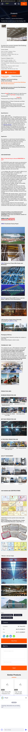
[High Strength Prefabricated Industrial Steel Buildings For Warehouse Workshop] (20, 685)
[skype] (4, 636)
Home (2, 18)
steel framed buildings (7, 615)
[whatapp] (7, 636)
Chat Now (14, 641)
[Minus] (26, 698)
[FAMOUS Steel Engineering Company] (7, 4)
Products (8, 18)
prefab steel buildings (7, 617)
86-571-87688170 (22, 1)
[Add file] (2, 729)
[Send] (26, 729)
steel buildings (18, 615)
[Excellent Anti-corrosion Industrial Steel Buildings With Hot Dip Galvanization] (17, 34)
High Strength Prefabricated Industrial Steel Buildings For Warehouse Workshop (20, 693)
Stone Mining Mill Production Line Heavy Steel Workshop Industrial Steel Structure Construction (7, 693)
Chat (24, 3)
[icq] (14, 636)
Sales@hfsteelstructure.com (9, 1)
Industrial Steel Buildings (17, 18)
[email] (11, 636)
